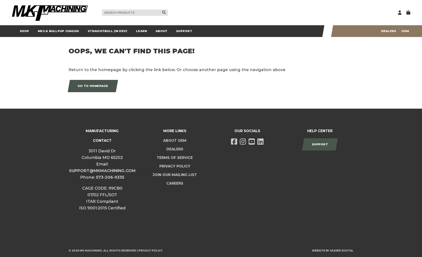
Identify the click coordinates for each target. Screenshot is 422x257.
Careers (174, 183)
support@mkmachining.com (102, 170)
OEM (405, 31)
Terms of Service (175, 158)
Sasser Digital (341, 250)
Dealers (388, 31)
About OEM (174, 140)
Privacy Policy (174, 166)
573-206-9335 (110, 177)
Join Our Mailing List (175, 175)
